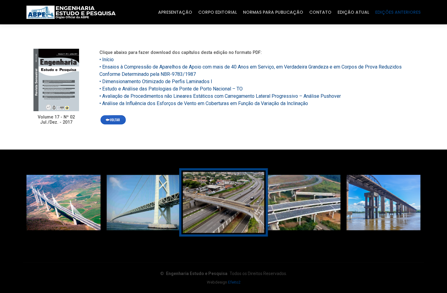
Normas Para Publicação (273, 12)
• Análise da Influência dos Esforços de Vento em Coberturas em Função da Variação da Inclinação (203, 103)
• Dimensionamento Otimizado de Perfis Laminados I (155, 81)
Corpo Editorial (217, 12)
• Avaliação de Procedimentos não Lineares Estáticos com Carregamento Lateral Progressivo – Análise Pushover (220, 96)
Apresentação (175, 12)
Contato (320, 12)
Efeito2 (234, 282)
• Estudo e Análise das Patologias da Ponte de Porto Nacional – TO (171, 89)
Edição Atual (353, 12)
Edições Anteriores (398, 12)
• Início (106, 59)
